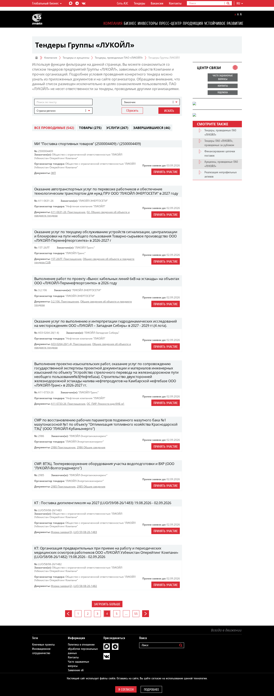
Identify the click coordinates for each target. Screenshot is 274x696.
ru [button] (239, 3)
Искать (169, 111)
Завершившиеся (151, 128)
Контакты (175, 3)
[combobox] (151, 102)
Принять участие (165, 172)
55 (136, 614)
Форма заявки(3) (61, 532)
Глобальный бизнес (46, 3)
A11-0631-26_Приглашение (68, 212)
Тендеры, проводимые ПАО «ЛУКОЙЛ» (119, 57)
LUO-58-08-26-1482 (85, 586)
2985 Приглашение (63, 486)
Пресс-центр (170, 23)
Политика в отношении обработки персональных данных (83, 649)
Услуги (117, 128)
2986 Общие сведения (91, 447)
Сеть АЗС (122, 3)
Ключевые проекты (43, 644)
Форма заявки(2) (61, 586)
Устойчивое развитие (223, 23)
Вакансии (157, 3)
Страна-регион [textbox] (46, 111)
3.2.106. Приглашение (65, 301)
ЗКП (53, 173)
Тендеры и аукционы (76, 57)
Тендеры (139, 3)
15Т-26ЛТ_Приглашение (66, 259)
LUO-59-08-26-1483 (85, 532)
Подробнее (151, 690)
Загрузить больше (107, 604)
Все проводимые (54, 128)
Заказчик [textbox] (130, 102)
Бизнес (130, 23)
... (126, 614)
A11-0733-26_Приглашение (68, 403)
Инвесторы (148, 23)
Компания (112, 23)
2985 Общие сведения (91, 486)
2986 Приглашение (63, 447)
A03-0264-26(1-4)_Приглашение (71, 344)
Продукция (193, 23)
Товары (90, 128)
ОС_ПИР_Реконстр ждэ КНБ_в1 (105, 403)
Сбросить (132, 111)
